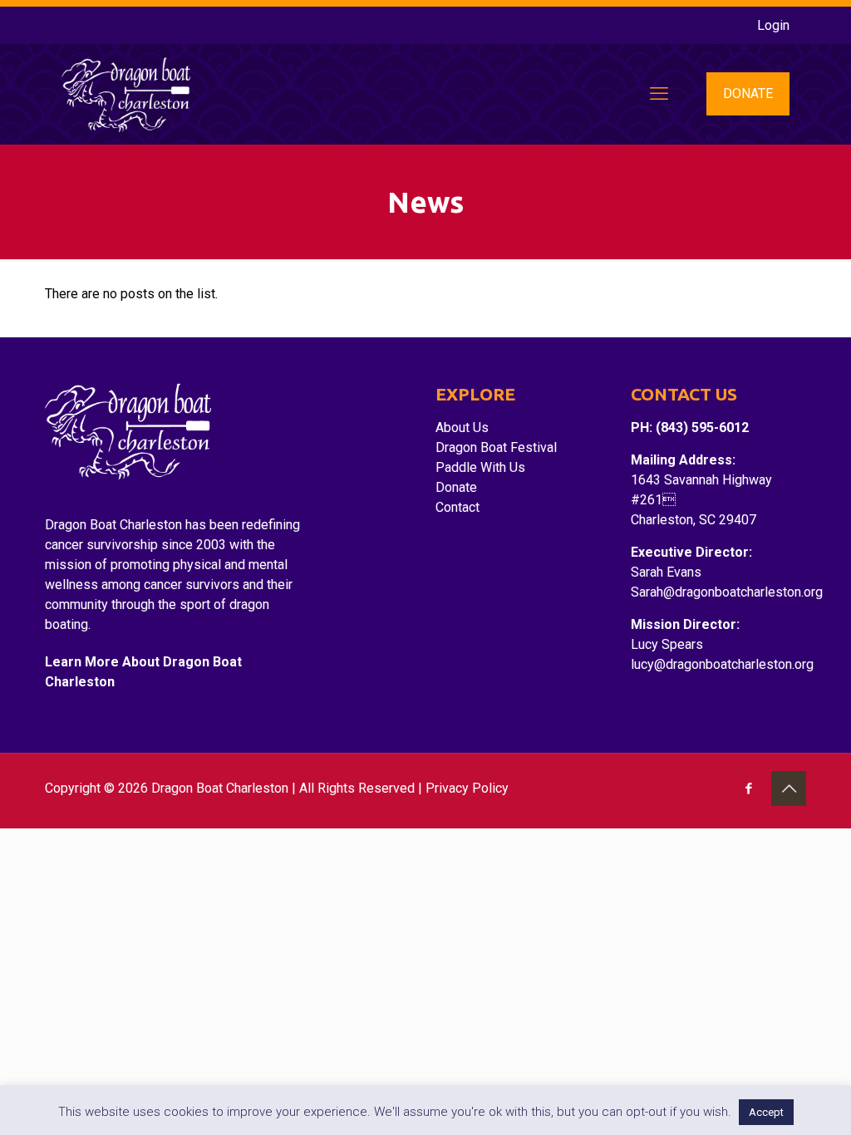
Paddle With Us (480, 467)
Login (773, 25)
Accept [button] (766, 1112)
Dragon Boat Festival (496, 447)
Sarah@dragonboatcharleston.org (727, 592)
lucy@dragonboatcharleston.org (722, 664)
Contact (457, 507)
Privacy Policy (467, 788)
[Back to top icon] (788, 788)
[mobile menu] (659, 94)
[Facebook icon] (748, 788)
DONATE (748, 93)
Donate (456, 487)
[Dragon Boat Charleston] (125, 94)
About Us (462, 427)
